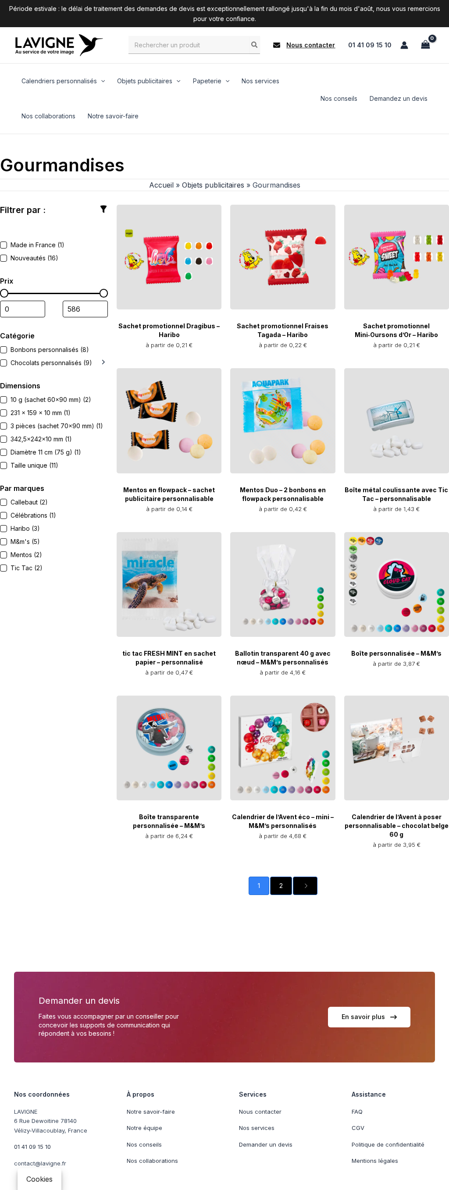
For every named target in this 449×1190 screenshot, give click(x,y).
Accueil (161, 185)
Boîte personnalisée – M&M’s (396, 653)
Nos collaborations (152, 1160)
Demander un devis (265, 1144)
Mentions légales (375, 1160)
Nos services (256, 1127)
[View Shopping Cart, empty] (425, 45)
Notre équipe (144, 1127)
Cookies (39, 1179)
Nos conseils (144, 1144)
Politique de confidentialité (388, 1144)
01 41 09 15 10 (370, 45)
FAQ (357, 1111)
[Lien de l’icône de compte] (404, 45)
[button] (304, 45)
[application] (101, 81)
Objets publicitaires (213, 185)
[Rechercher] (254, 44)
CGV (358, 1127)
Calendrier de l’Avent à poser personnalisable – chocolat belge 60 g (397, 825)
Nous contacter (260, 1111)
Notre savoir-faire (151, 1111)
